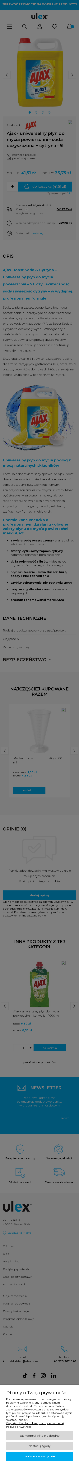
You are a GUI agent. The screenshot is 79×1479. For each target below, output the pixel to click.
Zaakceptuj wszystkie (39, 1456)
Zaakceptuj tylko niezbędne (40, 1435)
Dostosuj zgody (39, 1446)
